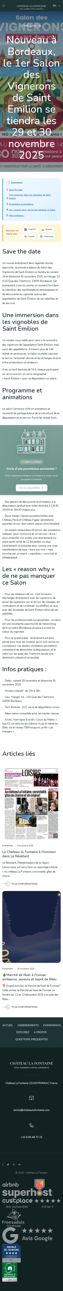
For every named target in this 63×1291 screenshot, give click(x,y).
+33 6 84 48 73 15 (31, 1137)
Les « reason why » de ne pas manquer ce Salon (32, 209)
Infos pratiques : (16, 215)
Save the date (15, 189)
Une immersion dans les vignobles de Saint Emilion (30, 196)
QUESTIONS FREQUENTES (31, 1039)
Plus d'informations (24, 883)
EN (54, 5)
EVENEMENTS (52, 1025)
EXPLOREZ (22, 1032)
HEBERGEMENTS (28, 1025)
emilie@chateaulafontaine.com (31, 1110)
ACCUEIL (7, 1025)
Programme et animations (21, 204)
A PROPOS (40, 1032)
